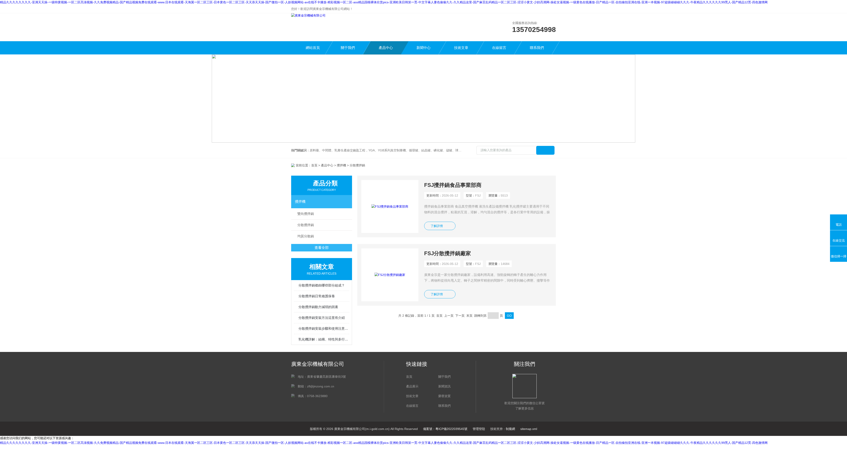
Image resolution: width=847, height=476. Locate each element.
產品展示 (412, 386)
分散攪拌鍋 (305, 225)
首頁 (314, 165)
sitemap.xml (528, 429)
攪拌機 (341, 165)
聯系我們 (537, 48)
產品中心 (386, 48)
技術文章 (461, 48)
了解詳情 (437, 226)
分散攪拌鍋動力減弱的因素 (318, 307)
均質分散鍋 (305, 236)
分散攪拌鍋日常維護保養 (316, 296)
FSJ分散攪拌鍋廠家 (447, 253)
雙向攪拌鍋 (305, 214)
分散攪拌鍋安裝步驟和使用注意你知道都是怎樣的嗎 (323, 328)
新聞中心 (423, 48)
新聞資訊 (444, 386)
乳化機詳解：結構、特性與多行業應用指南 (323, 339)
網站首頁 (313, 48)
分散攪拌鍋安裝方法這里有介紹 (321, 318)
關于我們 (348, 48)
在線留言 (499, 48)
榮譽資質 (444, 396)
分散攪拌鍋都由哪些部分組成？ (321, 285)
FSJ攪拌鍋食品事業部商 (453, 185)
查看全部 (322, 247)
